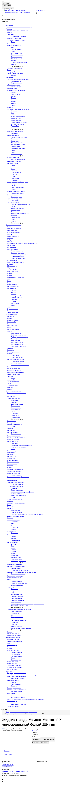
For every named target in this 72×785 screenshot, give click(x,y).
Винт (8, 324)
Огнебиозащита (12, 284)
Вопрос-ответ (8, 754)
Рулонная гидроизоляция (15, 576)
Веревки (9, 32)
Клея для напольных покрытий (16, 393)
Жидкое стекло (12, 269)
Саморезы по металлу (14, 370)
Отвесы (13, 96)
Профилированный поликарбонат (17, 30)
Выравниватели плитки (18, 116)
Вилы (12, 47)
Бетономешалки (12, 88)
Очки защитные (16, 172)
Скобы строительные (13, 374)
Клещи (13, 184)
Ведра (9, 643)
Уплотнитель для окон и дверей (21, 628)
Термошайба (11, 380)
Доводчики (14, 400)
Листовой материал (13, 520)
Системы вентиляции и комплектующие (19, 27)
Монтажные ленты (13, 650)
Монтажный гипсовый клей (19, 605)
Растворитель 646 (16, 296)
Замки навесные (16, 408)
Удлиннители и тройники (18, 704)
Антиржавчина (11, 247)
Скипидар (14, 299)
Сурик (9, 307)
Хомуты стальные (12, 385)
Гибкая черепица (12, 230)
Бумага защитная (16, 652)
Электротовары (12, 701)
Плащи (13, 176)
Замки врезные (15, 406)
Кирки (13, 150)
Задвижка (14, 402)
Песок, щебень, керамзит (15, 534)
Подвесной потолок (13, 441)
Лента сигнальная (16, 656)
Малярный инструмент (18, 159)
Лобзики (13, 212)
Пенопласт (14, 622)
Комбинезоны (15, 167)
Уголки (13, 449)
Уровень (13, 101)
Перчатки (14, 174)
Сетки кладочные (16, 581)
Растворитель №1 (16, 297)
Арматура (10, 501)
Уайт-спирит (15, 303)
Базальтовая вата (16, 611)
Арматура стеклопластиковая (16, 503)
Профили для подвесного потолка (21, 445)
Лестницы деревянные (14, 38)
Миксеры (14, 215)
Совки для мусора (13, 661)
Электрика (9, 671)
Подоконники (11, 452)
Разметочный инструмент (15, 131)
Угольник (14, 100)
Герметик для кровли (17, 253)
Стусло (13, 189)
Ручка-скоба (15, 415)
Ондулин (10, 234)
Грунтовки (10, 508)
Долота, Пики (15, 126)
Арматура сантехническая (15, 469)
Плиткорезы (9, 465)
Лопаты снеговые (16, 57)
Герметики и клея (12, 249)
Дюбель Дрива (15, 338)
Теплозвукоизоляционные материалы (19, 609)
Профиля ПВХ (11, 456)
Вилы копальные (16, 49)
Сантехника (9, 467)
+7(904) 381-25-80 (41, 10)
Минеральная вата (17, 617)
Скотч (13, 658)
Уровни (13, 103)
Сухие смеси (11, 587)
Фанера (13, 529)
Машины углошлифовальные (20, 213)
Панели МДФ (11, 396)
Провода (13, 686)
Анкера (9, 318)
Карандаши (14, 133)
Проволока (14, 533)
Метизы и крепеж (11, 314)
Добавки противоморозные (15, 516)
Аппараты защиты (16, 691)
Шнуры (13, 105)
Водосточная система (14, 228)
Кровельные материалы (13, 225)
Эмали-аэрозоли (12, 312)
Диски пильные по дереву (19, 122)
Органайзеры (15, 200)
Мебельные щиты (16, 559)
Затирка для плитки (17, 596)
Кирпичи (10, 518)
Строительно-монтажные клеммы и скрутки (24, 675)
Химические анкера (13, 381)
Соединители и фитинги (18, 36)
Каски (13, 165)
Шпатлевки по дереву (14, 635)
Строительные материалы (14, 499)
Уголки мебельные (13, 462)
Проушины (14, 413)
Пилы (13, 219)
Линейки (13, 92)
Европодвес (14, 443)
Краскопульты (15, 210)
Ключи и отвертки (16, 86)
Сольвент (14, 301)
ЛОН (12, 695)
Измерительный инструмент (16, 90)
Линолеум (10, 394)
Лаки (8, 279)
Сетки (9, 579)
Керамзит (14, 538)
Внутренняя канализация (19, 478)
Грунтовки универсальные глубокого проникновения (27, 514)
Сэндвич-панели (16, 434)
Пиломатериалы (12, 542)
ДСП (12, 525)
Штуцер (13, 497)
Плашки (13, 185)
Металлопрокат (12, 531)
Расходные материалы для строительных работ (22, 572)
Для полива (11, 34)
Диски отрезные (16, 120)
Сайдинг (10, 238)
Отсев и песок (15, 540)
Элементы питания (13, 706)
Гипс (12, 592)
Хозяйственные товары (13, 637)
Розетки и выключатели (18, 678)
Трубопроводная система (15, 486)
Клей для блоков (12, 271)
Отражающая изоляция (18, 620)
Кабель (13, 682)
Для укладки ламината (18, 144)
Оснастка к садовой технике (16, 40)
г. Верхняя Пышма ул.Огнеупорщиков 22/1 (15, 771)
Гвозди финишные (13, 329)
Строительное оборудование (16, 191)
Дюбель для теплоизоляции (19, 337)
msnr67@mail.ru (7, 766)
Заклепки (10, 348)
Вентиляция (9, 25)
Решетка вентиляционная (19, 447)
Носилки (13, 60)
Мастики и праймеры (13, 232)
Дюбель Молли (15, 340)
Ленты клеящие (12, 645)
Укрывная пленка (12, 195)
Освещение (11, 693)
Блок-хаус (14, 544)
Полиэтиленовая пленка (14, 564)
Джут (12, 615)
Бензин (13, 292)
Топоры (13, 64)
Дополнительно (42, 761)
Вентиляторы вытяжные (18, 703)
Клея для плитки (16, 602)
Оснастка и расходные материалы (18, 79)
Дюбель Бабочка (16, 333)
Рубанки (13, 221)
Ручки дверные (15, 417)
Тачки (9, 70)
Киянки (13, 152)
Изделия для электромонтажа (16, 673)
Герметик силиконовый (18, 258)
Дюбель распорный (17, 342)
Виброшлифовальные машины (20, 204)
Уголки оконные (12, 464)
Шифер (9, 241)
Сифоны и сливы (12, 480)
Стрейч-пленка (12, 663)
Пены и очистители (13, 286)
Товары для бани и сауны (15, 73)
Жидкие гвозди (11, 266)
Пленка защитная (16, 197)
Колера (9, 273)
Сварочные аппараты (14, 161)
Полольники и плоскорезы (19, 62)
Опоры (9, 353)
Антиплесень (11, 245)
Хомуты (9, 383)
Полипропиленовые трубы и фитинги (22, 492)
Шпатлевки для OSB (13, 633)
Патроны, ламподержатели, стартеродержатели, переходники (26, 699)
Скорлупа (14, 624)
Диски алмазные (16, 118)
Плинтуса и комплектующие (16, 437)
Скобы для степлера (17, 187)
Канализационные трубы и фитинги (18, 477)
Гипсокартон (15, 521)
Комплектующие (16, 409)
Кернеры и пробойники (18, 148)
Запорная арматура (13, 473)
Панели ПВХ (11, 430)
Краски (9, 275)
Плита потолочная (13, 439)
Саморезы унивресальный (15, 372)
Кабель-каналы (16, 684)
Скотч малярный (16, 660)
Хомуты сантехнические (18, 495)
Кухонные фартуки (13, 639)
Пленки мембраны (13, 236)
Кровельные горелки (17, 193)
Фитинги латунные (16, 493)
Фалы (13, 378)
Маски (13, 169)
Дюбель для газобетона (18, 335)
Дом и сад (9, 29)
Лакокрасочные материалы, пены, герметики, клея (21, 243)
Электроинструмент (13, 202)
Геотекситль (15, 613)
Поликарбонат (11, 44)
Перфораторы (15, 217)
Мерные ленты (15, 94)
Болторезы (14, 139)
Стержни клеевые (16, 83)
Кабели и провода (13, 680)
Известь (13, 536)
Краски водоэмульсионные (15, 277)
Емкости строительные (18, 574)
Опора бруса (15, 355)
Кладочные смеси (16, 598)
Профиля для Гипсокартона (19, 570)
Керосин (13, 294)
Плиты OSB (14, 527)
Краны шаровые (16, 475)
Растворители (11, 288)
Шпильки (10, 387)
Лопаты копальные (17, 55)
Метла (9, 647)
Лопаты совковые (16, 58)
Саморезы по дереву (13, 368)
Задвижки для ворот (17, 404)
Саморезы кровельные (14, 366)
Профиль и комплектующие (16, 566)
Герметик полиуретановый (19, 254)
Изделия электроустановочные (16, 676)
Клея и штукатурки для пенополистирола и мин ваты (27, 604)
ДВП (12, 523)
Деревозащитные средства (15, 262)
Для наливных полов (17, 124)
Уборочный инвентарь (14, 665)
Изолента (10, 107)
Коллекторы (14, 488)
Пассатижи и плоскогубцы (19, 137)
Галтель (13, 551)
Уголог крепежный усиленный (20, 365)
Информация (6, 761)
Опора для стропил (17, 357)
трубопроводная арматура (15, 482)
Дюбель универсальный (18, 346)
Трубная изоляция (16, 626)
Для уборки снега (16, 53)
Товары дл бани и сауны (14, 72)
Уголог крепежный (16, 363)
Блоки (9, 505)
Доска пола (14, 555)
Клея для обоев (12, 422)
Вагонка (13, 75)
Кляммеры (10, 350)
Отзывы (6, 751)
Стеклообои (11, 458)
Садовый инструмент (13, 45)
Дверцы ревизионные (14, 471)
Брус (12, 546)
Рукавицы (14, 180)
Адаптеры (14, 111)
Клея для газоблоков (17, 600)
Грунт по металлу (16, 512)
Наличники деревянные (18, 561)
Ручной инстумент (13, 157)
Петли (13, 411)
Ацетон (13, 290)
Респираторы (15, 178)
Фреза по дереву (16, 81)
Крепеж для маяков (13, 352)
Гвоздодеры (14, 141)
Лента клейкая (15, 654)
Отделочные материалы (13, 391)
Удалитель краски (12, 309)
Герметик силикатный (17, 256)
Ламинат (10, 428)
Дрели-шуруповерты (17, 208)
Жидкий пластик (12, 268)
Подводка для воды (17, 484)
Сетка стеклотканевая (14, 577)
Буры (12, 114)
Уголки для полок (12, 460)
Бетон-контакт (15, 510)
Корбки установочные (14, 688)
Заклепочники (15, 146)
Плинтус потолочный (13, 436)
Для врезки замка (16, 142)
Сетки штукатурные (17, 585)
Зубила (13, 128)
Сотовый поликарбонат (14, 68)
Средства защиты (12, 163)
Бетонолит (14, 589)
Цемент (9, 632)
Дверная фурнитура (13, 398)
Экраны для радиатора (14, 641)
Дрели (13, 206)
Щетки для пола (12, 669)
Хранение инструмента (14, 198)
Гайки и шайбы (12, 325)
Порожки (10, 454)
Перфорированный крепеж (15, 359)
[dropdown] (3, 1)
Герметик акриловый (17, 251)
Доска (13, 553)
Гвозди (9, 327)
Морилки (10, 282)
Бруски (13, 548)
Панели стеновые (12, 432)
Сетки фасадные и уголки (19, 583)
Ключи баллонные (16, 154)
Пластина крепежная (17, 361)
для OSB (10, 264)
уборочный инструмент (14, 667)
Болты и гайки (11, 322)
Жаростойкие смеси (17, 594)
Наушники (14, 170)
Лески (13, 42)
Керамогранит (11, 421)
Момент (34, 730)
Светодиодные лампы (18, 697)
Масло (9, 281)
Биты (12, 113)
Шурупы (9, 389)
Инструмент (9, 77)
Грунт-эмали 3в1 (12, 260)
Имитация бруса (16, 557)
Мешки (9, 648)
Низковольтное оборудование (16, 689)
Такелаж (10, 376)
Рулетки (13, 98)
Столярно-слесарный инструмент (17, 182)
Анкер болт (10, 316)
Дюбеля (9, 331)
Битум (9, 226)
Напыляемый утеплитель (19, 619)
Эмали (13, 305)
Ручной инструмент (13, 85)
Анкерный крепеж (12, 320)
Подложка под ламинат (14, 450)
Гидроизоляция (16, 591)
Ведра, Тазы (11, 506)
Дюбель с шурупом (17, 344)
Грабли (13, 51)
